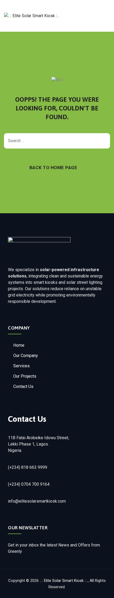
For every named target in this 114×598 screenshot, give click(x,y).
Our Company (25, 355)
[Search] (103, 140)
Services (21, 365)
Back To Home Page (53, 167)
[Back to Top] (103, 589)
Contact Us (23, 386)
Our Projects (24, 376)
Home (18, 345)
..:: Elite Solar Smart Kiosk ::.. (64, 580)
